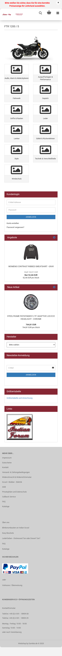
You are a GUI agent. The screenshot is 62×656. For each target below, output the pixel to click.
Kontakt (5, 467)
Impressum (7, 458)
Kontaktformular (8, 608)
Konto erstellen (13, 223)
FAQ (3, 501)
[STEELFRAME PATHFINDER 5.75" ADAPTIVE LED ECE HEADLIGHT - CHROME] (31, 302)
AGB (4, 487)
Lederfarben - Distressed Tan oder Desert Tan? (21, 538)
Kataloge (5, 506)
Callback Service (9, 497)
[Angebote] (54, 237)
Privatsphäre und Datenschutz (14, 492)
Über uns (5, 522)
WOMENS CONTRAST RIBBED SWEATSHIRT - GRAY (31, 266)
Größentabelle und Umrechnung (19, 398)
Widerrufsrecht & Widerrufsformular (16, 477)
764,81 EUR (31, 324)
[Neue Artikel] (54, 287)
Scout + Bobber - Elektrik (12, 482)
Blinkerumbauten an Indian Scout (15, 528)
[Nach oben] (54, 651)
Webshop (22, 643)
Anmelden (31, 217)
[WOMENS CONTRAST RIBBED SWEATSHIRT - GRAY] (31, 252)
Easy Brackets (8, 533)
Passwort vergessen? (15, 227)
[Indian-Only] (11, 14)
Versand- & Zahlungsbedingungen (16, 472)
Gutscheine (7, 463)
